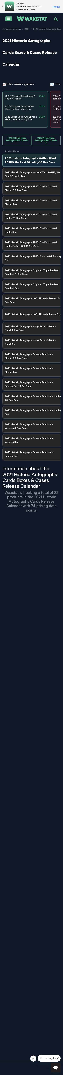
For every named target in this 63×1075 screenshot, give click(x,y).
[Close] (2, 6)
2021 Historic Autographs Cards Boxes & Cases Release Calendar (29, 53)
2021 (27, 29)
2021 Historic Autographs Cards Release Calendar (31, 501)
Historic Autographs (12, 29)
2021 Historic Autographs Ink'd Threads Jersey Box (33, 314)
